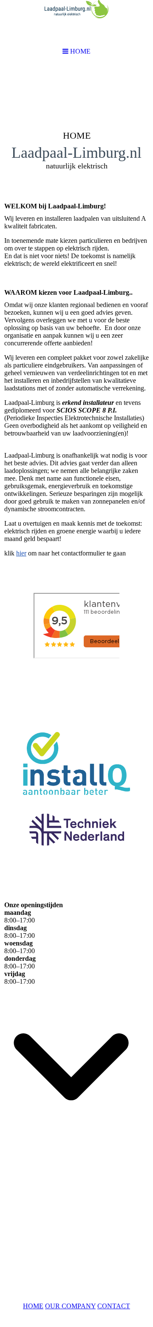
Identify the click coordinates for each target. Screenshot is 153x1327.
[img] (76, 130)
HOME (33, 1306)
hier (21, 553)
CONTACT (113, 1306)
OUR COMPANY (70, 1306)
